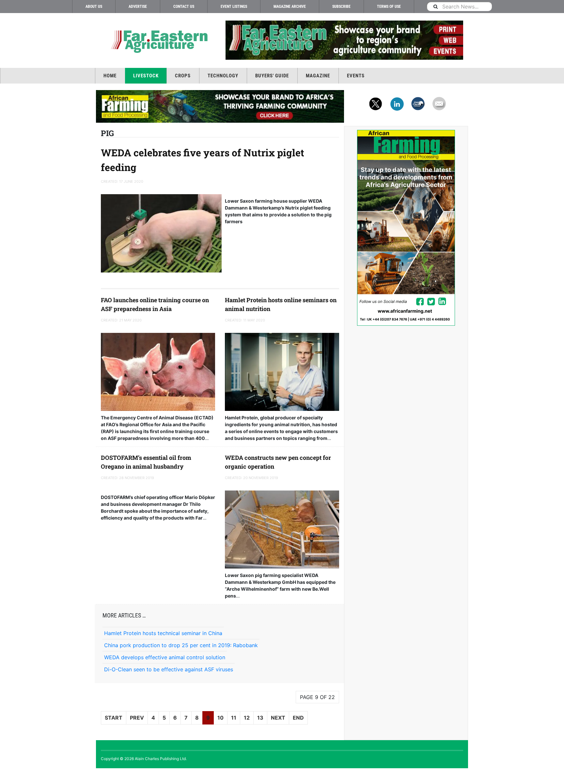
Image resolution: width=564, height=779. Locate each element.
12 (247, 717)
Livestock (146, 76)
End (298, 717)
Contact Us (183, 6)
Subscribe (341, 6)
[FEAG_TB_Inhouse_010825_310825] (344, 40)
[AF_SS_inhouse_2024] (406, 228)
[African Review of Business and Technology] (158, 41)
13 (260, 717)
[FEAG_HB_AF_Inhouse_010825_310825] (220, 106)
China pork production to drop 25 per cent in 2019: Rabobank (181, 645)
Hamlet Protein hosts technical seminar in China (163, 633)
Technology (223, 76)
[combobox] (459, 6)
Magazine (318, 76)
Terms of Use (389, 6)
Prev (137, 717)
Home (110, 76)
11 (233, 717)
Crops (183, 76)
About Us (94, 6)
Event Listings (234, 6)
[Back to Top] (5, 773)
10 (220, 717)
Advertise (138, 6)
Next (278, 717)
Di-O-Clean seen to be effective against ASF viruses (168, 669)
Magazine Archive (290, 6)
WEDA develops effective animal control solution (164, 657)
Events (356, 76)
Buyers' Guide (272, 76)
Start (113, 717)
